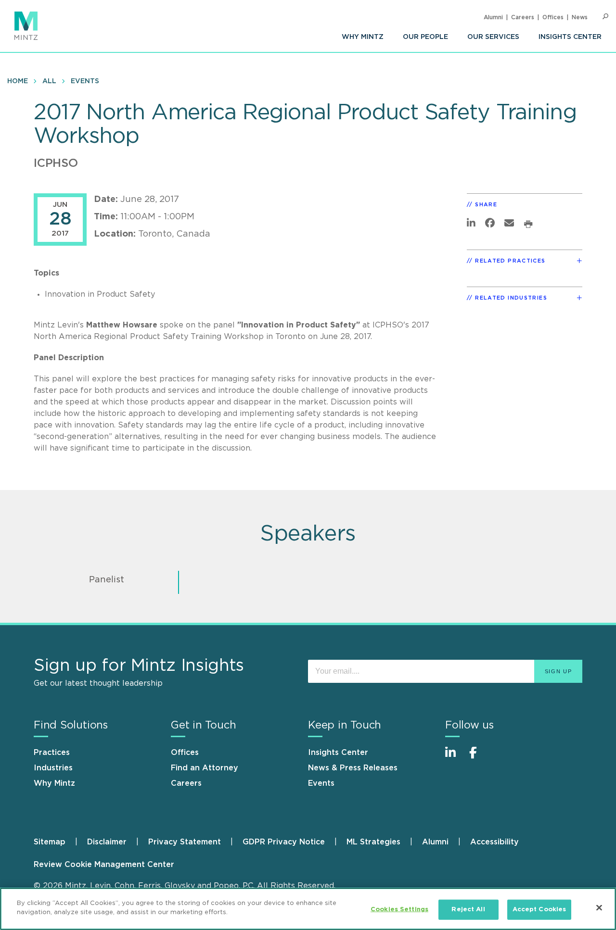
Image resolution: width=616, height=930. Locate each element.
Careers (522, 17)
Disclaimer (107, 842)
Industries (53, 768)
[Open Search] (605, 17)
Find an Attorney (204, 768)
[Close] (599, 907)
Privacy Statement (184, 842)
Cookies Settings (399, 909)
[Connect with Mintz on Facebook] (478, 757)
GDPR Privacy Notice (284, 842)
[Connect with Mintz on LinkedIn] (454, 757)
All (49, 81)
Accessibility (494, 842)
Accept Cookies (539, 909)
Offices (553, 17)
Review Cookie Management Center (104, 864)
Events (85, 81)
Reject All (468, 909)
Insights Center (570, 37)
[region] (308, 909)
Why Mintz (363, 37)
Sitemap (49, 842)
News (580, 17)
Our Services (493, 37)
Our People (425, 37)
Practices (52, 752)
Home (17, 81)
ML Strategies (373, 842)
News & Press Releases (353, 768)
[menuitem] (363, 37)
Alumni (493, 17)
